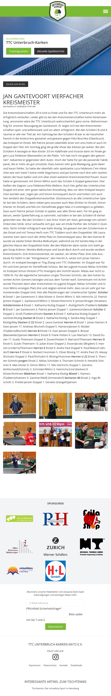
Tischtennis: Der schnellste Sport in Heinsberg (55, 688)
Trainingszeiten (18, 51)
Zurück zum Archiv (15, 84)
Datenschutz (50, 665)
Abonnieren (55, 626)
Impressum (34, 665)
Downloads (76, 665)
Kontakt (64, 665)
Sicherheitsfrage (43, 608)
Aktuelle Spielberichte (50, 51)
